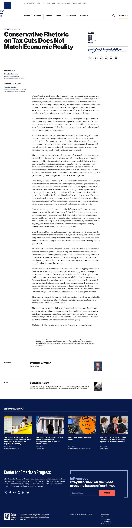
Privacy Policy (105, 517)
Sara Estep (81, 448)
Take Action (70, 16)
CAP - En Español (106, 519)
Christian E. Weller (40, 362)
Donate (122, 15)
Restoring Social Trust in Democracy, (113, 51)
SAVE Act (51, 3)
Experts (37, 16)
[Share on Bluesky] (106, 58)
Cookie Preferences (107, 524)
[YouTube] (14, 492)
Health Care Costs (79, 3)
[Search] (113, 16)
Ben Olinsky (16, 448)
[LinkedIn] (23, 492)
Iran (43, 3)
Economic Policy (39, 382)
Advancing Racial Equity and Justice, (101, 49)
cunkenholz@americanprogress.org (14, 78)
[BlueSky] (27, 492)
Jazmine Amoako (73, 448)
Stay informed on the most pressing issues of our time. (92, 482)
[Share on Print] (116, 58)
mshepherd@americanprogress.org (14, 91)
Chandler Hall (40, 448)
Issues (27, 16)
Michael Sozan (8, 448)
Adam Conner (104, 448)
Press (58, 16)
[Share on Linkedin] (101, 58)
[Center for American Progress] (8, 9)
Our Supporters (105, 521)
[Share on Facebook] (95, 58)
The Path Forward (33, 3)
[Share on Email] (111, 58)
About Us (84, 16)
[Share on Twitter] (90, 58)
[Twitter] (5, 492)
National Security (63, 3)
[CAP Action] (11, 516)
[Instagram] (18, 492)
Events (49, 16)
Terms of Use (105, 514)
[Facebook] (10, 492)
